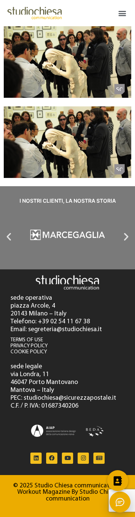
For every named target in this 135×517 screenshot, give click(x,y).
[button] (122, 13)
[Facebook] (51, 458)
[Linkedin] (36, 458)
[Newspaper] (99, 458)
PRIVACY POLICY (29, 346)
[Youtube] (67, 458)
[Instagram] (83, 458)
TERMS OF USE (26, 340)
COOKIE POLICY (28, 352)
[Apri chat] (120, 502)
